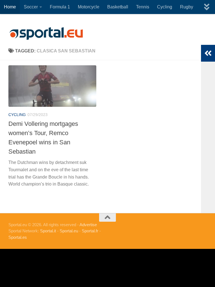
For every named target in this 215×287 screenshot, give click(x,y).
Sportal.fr (90, 230)
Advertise (88, 224)
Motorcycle (88, 6)
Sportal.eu (69, 230)
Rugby (186, 6)
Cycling (164, 6)
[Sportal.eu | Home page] (46, 33)
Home (10, 6)
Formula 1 (60, 6)
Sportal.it (48, 230)
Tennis (142, 6)
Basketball (117, 6)
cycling (17, 114)
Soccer (31, 6)
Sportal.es (17, 237)
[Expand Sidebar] (208, 53)
